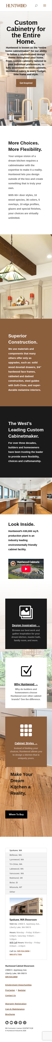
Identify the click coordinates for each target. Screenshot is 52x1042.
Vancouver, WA (17, 873)
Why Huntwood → (26, 684)
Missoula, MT (16, 887)
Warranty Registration (15, 1003)
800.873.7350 (16, 954)
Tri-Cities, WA (16, 864)
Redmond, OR (16, 878)
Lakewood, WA (16, 868)
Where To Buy (16, 814)
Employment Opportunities (18, 985)
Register (22, 990)
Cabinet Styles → (26, 743)
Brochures (10, 1014)
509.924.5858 (11, 976)
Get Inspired (26, 83)
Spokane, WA (16, 850)
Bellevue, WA (16, 855)
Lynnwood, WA (17, 859)
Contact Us (10, 995)
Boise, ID (14, 882)
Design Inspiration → (26, 625)
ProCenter (10, 990)
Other (12, 891)
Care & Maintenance (15, 1009)
